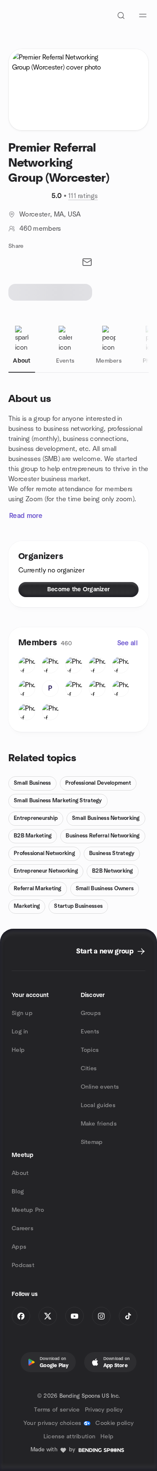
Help (18, 1050)
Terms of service (57, 1410)
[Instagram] (101, 1316)
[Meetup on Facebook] (21, 1316)
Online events (100, 1087)
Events (90, 1032)
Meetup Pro (28, 1210)
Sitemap (92, 1142)
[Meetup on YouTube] (74, 1316)
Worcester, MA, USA (50, 214)
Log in (20, 1032)
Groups (91, 1013)
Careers (22, 1228)
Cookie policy (114, 1423)
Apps (19, 1247)
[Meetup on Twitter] (48, 1316)
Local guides (98, 1105)
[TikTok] (128, 1316)
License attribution (69, 1437)
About (20, 1173)
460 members (40, 228)
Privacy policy (104, 1410)
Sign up (22, 1013)
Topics (90, 1050)
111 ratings (83, 196)
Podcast (23, 1265)
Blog (18, 1192)
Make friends (99, 1124)
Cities (89, 1069)
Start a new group (105, 951)
